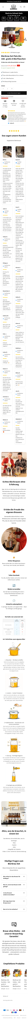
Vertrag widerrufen (8, 1000)
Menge (3, 86)
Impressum (24, 1017)
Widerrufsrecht (23, 1015)
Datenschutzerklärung (7, 1017)
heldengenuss (7, 1015)
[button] (3, 7)
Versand (18, 1017)
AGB (14, 1017)
